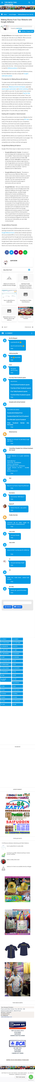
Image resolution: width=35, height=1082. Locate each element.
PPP (15, 675)
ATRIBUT (4, 639)
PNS (3, 675)
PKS (15, 671)
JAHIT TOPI (5, 650)
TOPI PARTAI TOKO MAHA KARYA (19, 1073)
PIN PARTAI (5, 671)
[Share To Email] (16, 252)
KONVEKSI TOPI (6, 661)
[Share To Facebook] (7, 252)
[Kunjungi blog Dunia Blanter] (17, 8)
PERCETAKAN (5, 668)
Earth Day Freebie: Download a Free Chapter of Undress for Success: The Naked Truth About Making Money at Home (26, 286)
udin (15, 704)
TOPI (15, 679)
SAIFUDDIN (13, 260)
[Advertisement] (17, 725)
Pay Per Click (26, 93)
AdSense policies (12, 68)
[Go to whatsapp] (31, 1077)
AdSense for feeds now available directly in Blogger (19, 866)
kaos (3, 690)
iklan (3, 686)
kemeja (4, 693)
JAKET (15, 650)
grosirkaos (16, 682)
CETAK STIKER (5, 642)
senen (15, 697)
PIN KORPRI (16, 668)
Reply (12, 348)
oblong (15, 693)
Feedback (17, 607)
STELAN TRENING (3, 679)
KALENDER (16, 653)
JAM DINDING (5, 653)
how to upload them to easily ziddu (15, 846)
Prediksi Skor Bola (13, 515)
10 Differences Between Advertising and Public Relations (15, 843)
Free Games (12, 493)
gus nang (11, 586)
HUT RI (15, 646)
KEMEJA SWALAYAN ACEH (13, 859)
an (9, 559)
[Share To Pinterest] (21, 252)
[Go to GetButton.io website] (31, 1080)
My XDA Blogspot (13, 338)
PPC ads (26, 119)
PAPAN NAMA (5, 664)
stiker (3, 700)
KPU (15, 661)
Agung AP (11, 504)
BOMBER (16, 639)
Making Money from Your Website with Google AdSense (9, 318)
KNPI (3, 657)
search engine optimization (9, 89)
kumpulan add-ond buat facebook (17, 402)
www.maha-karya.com (6, 1016)
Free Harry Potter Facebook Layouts (17, 377)
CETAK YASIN (17, 642)
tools (3, 704)
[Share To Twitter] (11, 252)
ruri (10, 570)
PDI (15, 664)
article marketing (23, 89)
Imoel (10, 364)
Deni (10, 478)
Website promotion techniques (17, 87)
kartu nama (16, 690)
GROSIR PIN (5, 646)
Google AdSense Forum (8, 232)
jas (15, 686)
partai (3, 697)
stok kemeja (17, 700)
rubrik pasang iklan (13, 353)
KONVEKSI (16, 657)
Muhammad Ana (13, 432)
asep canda (12, 531)
